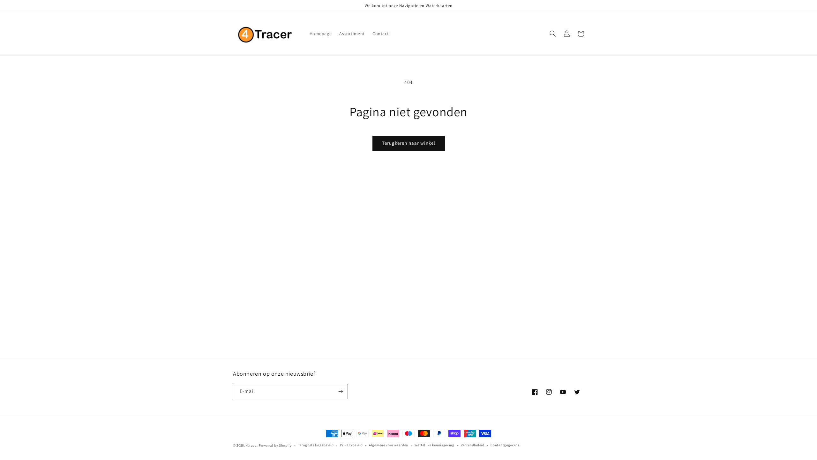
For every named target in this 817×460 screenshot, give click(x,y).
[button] (553, 34)
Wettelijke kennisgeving (434, 445)
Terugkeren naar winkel (408, 143)
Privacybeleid (351, 445)
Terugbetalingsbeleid (316, 445)
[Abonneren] (341, 391)
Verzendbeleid (472, 445)
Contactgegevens (505, 445)
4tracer (252, 445)
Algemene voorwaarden (388, 445)
